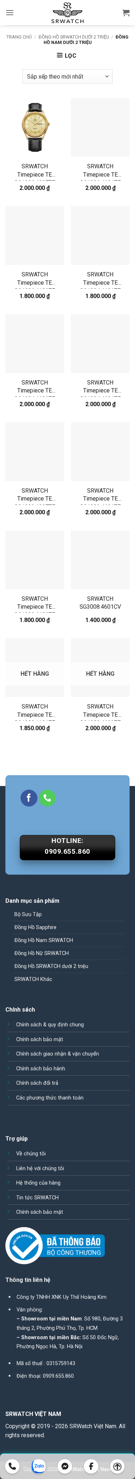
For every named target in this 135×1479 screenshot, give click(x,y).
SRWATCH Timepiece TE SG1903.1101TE (34, 712)
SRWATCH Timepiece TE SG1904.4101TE (100, 280)
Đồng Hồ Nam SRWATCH (43, 940)
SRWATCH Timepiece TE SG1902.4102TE (34, 604)
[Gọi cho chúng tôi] (47, 798)
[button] (9, 12)
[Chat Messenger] (64, 1466)
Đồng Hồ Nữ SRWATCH (41, 953)
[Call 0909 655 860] (12, 1466)
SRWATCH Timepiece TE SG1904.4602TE (34, 388)
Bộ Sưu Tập (28, 914)
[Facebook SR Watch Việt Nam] (91, 1466)
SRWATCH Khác (33, 979)
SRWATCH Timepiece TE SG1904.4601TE (100, 388)
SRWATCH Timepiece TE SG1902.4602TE (100, 712)
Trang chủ (19, 37)
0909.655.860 (58, 1376)
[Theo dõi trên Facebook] (29, 798)
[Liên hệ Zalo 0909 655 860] (38, 1466)
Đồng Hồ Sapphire (35, 927)
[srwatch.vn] (68, 13)
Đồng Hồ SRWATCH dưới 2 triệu (74, 37)
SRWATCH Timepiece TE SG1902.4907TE (34, 496)
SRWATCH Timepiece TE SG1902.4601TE (100, 496)
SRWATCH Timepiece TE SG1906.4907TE (34, 172)
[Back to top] (117, 1466)
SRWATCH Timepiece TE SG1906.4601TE (100, 172)
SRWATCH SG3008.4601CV (100, 602)
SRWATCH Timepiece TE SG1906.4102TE (34, 280)
